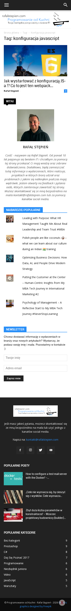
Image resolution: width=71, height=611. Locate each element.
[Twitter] (40, 450)
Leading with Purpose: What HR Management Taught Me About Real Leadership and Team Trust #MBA (44, 223)
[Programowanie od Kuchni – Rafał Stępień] (35, 19)
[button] (65, 5)
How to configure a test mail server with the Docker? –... (46, 476)
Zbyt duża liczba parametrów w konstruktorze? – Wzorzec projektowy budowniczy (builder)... (46, 514)
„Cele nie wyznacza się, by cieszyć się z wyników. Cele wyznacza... (46, 494)
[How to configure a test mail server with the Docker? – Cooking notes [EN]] (13, 478)
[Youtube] (51, 450)
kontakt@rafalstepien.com (42, 439)
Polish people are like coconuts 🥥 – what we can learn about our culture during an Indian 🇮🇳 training (44, 243)
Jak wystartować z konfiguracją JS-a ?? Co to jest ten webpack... (35, 83)
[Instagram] (30, 450)
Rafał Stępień (11, 90)
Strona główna (11, 32)
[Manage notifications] (62, 603)
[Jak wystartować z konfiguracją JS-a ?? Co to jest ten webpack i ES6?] (35, 60)
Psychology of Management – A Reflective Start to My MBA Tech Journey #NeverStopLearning (42, 308)
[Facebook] (20, 450)
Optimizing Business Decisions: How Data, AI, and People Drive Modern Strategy (44, 263)
